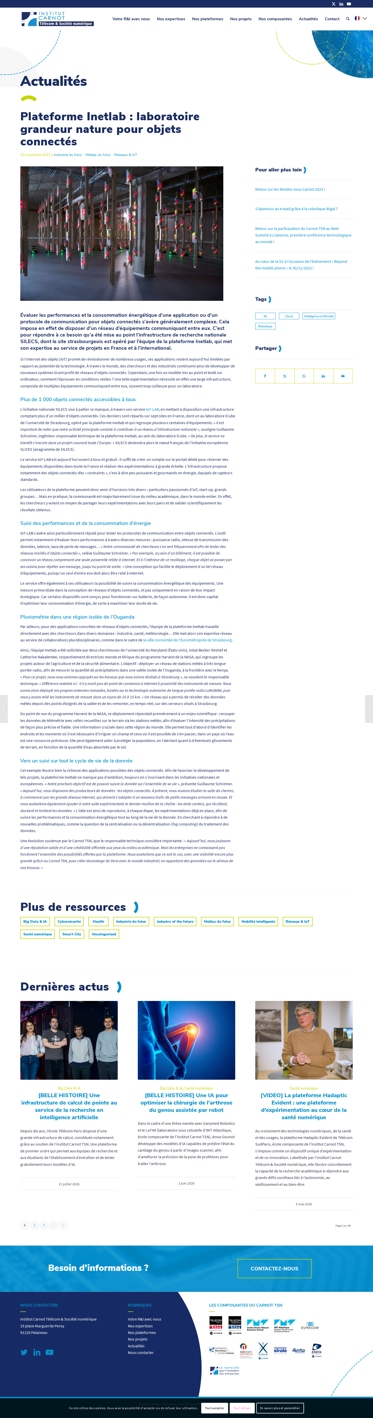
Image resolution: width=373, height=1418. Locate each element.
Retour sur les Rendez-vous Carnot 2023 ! (290, 189)
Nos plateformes (142, 1332)
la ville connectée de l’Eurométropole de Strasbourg (187, 639)
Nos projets (137, 1339)
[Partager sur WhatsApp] (304, 376)
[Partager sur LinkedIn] (323, 376)
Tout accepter (214, 1408)
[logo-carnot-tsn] (57, 19)
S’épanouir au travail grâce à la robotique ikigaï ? (296, 208)
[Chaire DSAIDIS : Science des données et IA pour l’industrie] (369, 709)
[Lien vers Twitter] (24, 1352)
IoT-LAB (152, 409)
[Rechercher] (348, 19)
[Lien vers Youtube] (349, 4)
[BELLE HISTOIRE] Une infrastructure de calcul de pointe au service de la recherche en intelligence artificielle (69, 1106)
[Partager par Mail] (342, 376)
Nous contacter (141, 1352)
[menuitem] (131, 19)
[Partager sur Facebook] (265, 376)
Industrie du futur (68, 154)
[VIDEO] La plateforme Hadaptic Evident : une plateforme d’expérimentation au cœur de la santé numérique (304, 1106)
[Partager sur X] (284, 376)
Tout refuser (242, 1408)
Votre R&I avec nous (144, 1319)
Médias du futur (98, 154)
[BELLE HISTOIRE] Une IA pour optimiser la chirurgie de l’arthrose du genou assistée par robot (186, 1102)
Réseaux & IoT (125, 154)
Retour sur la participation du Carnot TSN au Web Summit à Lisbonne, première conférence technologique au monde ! (303, 235)
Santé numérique (199, 1088)
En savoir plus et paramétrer (280, 1408)
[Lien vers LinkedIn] (341, 4)
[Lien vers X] (333, 4)
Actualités (136, 1345)
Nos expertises (140, 1325)
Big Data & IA (69, 1088)
